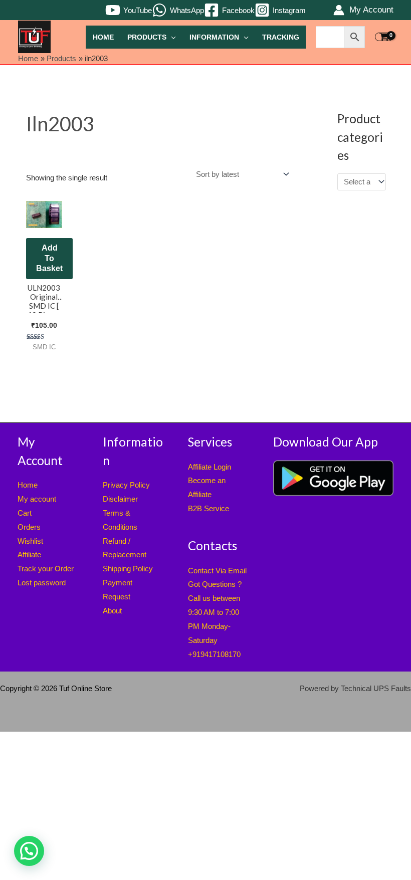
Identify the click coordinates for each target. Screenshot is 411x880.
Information (214, 37)
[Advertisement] (205, 806)
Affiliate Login (209, 467)
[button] (29, 851)
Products (146, 37)
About (112, 610)
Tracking (280, 37)
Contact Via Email (217, 570)
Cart (25, 513)
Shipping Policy (128, 568)
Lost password (42, 582)
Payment (117, 582)
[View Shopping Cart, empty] (384, 37)
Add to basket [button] (49, 258)
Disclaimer (120, 499)
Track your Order (46, 568)
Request (116, 596)
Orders (29, 527)
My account (37, 499)
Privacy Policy (126, 485)
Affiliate (29, 554)
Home (103, 37)
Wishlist (30, 541)
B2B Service (208, 508)
